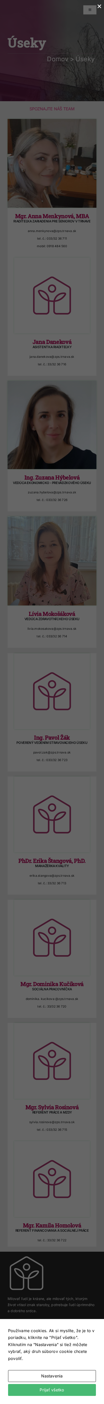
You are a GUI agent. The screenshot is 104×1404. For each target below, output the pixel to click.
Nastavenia (52, 1375)
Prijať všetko (52, 1389)
